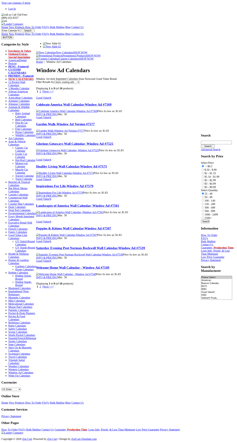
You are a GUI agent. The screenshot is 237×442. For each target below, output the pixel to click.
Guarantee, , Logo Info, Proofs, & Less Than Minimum (217, 250)
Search (206, 135)
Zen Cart (27, 438)
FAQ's (204, 238)
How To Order (209, 235)
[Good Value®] (216, 292)
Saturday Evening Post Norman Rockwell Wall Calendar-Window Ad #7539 (90, 248)
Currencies (9, 382)
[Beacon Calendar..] (216, 283)
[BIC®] (216, 286)
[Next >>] (47, 91)
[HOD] (216, 295)
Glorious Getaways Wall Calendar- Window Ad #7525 (74, 144)
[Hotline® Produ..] (216, 298)
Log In (12, 8)
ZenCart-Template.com (84, 438)
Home (39, 61)
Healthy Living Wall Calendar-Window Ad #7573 (71, 166)
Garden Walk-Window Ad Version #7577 (65, 124)
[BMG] (216, 289)
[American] (216, 280)
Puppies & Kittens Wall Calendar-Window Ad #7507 (73, 228)
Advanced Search (210, 149)
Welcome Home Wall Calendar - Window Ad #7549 (72, 267)
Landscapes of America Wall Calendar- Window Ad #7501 (77, 205)
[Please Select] (216, 277)
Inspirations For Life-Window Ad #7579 (64, 186)
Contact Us (207, 244)
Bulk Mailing (208, 241)
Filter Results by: (45, 81)
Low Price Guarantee (212, 257)
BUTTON (7, 37)
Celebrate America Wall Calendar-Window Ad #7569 (74, 104)
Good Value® (43, 97)
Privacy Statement (211, 260)
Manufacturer (211, 269)
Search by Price (212, 156)
